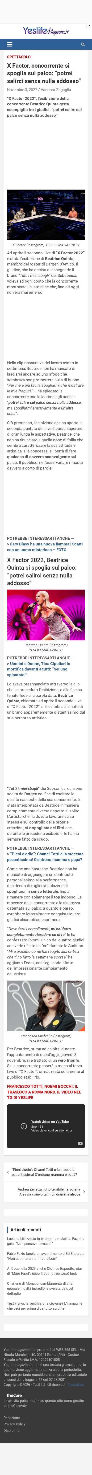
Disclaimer (12, 1430)
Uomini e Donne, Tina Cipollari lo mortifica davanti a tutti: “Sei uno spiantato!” (38, 669)
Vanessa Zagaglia (56, 90)
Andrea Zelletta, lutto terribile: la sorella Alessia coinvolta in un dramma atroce (49, 1191)
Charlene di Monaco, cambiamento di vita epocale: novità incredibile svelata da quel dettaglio (40, 1288)
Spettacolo (19, 57)
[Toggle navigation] (10, 44)
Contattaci (75, 1384)
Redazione (12, 1418)
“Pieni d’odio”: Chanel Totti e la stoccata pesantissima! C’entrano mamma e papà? (44, 1172)
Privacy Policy (14, 1424)
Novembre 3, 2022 (22, 90)
